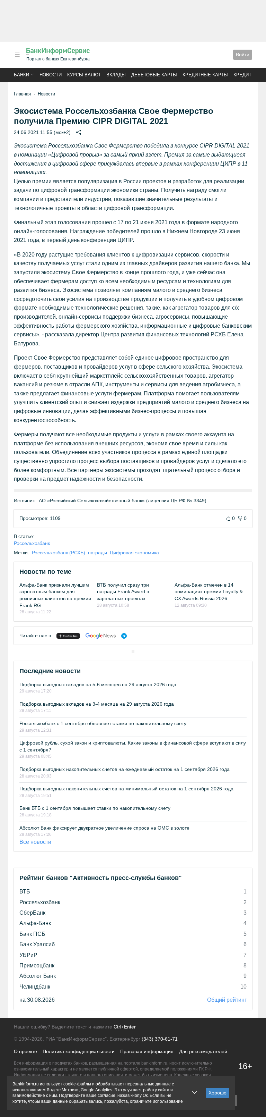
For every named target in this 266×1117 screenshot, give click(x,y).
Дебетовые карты (154, 74)
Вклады (116, 74)
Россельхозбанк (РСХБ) (58, 552)
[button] (17, 54)
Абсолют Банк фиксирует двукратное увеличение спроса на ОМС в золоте (104, 828)
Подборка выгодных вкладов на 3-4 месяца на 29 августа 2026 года (96, 704)
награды (97, 552)
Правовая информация (147, 1051)
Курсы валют (84, 74)
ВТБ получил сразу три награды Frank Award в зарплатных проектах (123, 591)
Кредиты (244, 74)
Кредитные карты (205, 74)
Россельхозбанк (32, 543)
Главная (22, 93)
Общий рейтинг (227, 1000)
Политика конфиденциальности (79, 1051)
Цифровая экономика (134, 552)
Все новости (35, 842)
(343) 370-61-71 (160, 1039)
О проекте (25, 1051)
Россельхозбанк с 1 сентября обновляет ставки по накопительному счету (102, 723)
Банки (21, 74)
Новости (50, 74)
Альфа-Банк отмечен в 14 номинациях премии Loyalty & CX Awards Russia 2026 (209, 591)
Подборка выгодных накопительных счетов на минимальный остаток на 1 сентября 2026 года (126, 788)
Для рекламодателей (203, 1051)
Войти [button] (242, 54)
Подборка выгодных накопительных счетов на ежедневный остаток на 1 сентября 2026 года (124, 769)
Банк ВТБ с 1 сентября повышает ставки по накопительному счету (94, 808)
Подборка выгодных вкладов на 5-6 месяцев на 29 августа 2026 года (97, 684)
